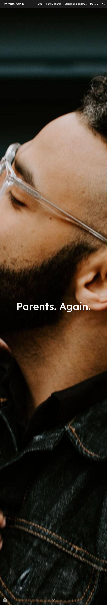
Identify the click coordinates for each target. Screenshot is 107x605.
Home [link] (39, 3)
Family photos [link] (53, 3)
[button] (103, 4)
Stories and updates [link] (76, 3)
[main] (53, 306)
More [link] (93, 3)
